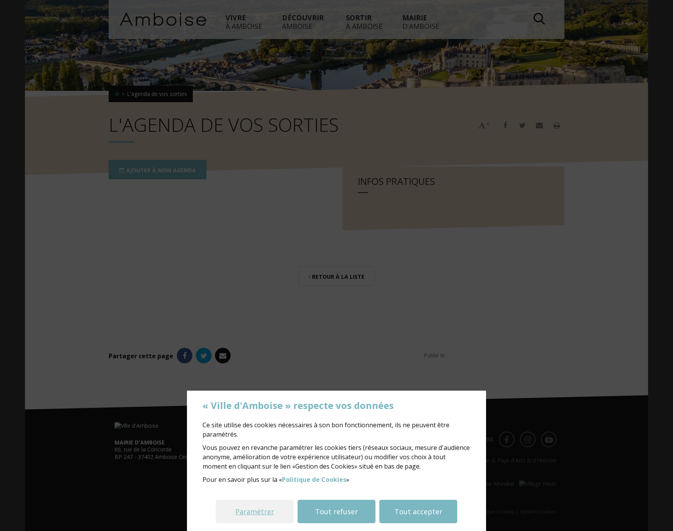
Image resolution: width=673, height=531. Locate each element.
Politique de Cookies (314, 479)
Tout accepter (418, 511)
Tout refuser (336, 511)
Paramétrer (254, 511)
